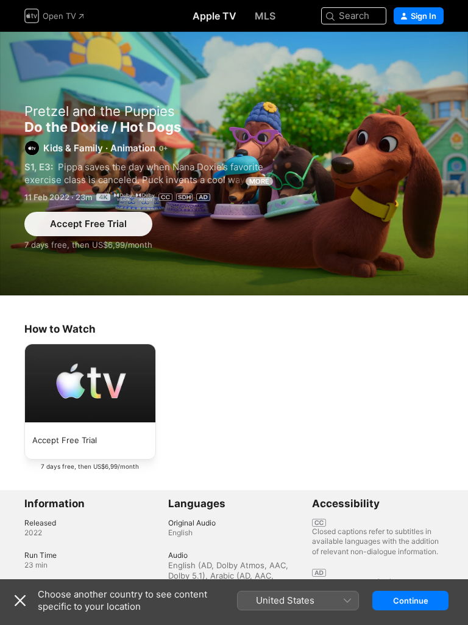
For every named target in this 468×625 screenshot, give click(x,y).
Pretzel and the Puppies (99, 111)
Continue (410, 600)
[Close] (20, 600)
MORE (259, 181)
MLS (265, 16)
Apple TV (214, 16)
